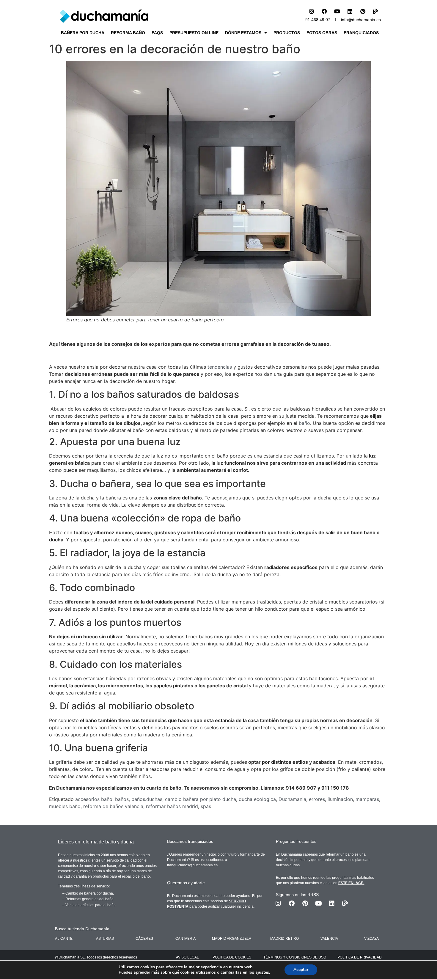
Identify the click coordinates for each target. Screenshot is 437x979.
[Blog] (375, 11)
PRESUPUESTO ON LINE (193, 32)
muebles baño (65, 806)
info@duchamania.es (361, 19)
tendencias (220, 367)
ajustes (262, 972)
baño (304, 423)
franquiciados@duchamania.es (192, 865)
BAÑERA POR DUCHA (82, 32)
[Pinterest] (362, 11)
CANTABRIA (185, 938)
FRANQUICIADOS (361, 32)
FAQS (157, 32)
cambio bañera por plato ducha (200, 799)
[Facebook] (324, 11)
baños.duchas (146, 799)
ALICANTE (64, 938)
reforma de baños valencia (113, 806)
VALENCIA (329, 938)
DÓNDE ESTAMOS (243, 32)
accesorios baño (93, 799)
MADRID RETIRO (284, 938)
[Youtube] (337, 11)
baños (122, 799)
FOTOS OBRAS (321, 32)
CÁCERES (144, 938)
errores (317, 799)
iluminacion (340, 799)
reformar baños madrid (172, 806)
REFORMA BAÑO (128, 32)
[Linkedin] (350, 11)
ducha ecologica (257, 799)
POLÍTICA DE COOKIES (232, 957)
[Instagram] (311, 11)
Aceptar (300, 969)
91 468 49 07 (317, 19)
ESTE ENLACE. (351, 883)
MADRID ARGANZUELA (231, 938)
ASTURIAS (105, 938)
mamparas (367, 799)
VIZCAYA (371, 938)
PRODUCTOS (286, 32)
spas (206, 806)
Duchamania (292, 799)
